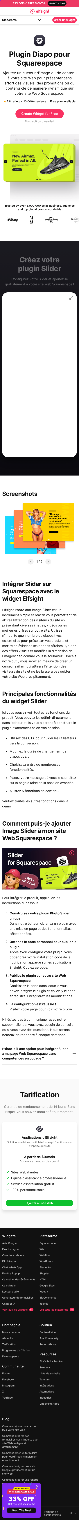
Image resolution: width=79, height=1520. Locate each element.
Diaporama (9, 20)
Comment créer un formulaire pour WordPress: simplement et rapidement (19, 1456)
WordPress (46, 1261)
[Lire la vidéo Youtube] (39, 869)
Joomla (44, 1303)
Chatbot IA (8, 1303)
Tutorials (45, 1379)
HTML (43, 1279)
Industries (46, 1397)
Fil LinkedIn (9, 1261)
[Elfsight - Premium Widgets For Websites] (39, 11)
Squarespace (48, 1243)
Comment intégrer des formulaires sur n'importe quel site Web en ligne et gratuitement (20, 1441)
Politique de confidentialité (52, 1513)
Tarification (8, 1344)
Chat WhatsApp (12, 1267)
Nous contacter (11, 1332)
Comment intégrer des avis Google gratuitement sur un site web (18, 1470)
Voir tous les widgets (17, 1309)
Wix (42, 1249)
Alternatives (47, 1391)
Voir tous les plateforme (56, 1309)
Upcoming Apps (49, 1403)
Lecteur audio (10, 1291)
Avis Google (9, 1243)
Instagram (8, 1385)
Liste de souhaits (50, 1373)
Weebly (44, 1291)
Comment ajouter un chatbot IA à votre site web (19, 1428)
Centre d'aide (48, 1332)
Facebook (8, 1379)
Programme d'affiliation (16, 1350)
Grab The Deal (21, 1510)
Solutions (45, 1367)
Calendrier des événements (18, 1279)
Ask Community (49, 1338)
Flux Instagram (11, 1249)
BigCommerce (48, 1297)
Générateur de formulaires (18, 1297)
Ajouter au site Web (39, 1203)
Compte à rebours (13, 1255)
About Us (8, 1338)
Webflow (45, 1255)
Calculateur (9, 1285)
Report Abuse (48, 1344)
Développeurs (10, 1356)
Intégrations (47, 1385)
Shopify (44, 1273)
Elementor (45, 1267)
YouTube (7, 1397)
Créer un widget (64, 20)
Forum (6, 1373)
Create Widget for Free (39, 114)
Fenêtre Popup (11, 1273)
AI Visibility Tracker (51, 1361)
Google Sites (47, 1285)
